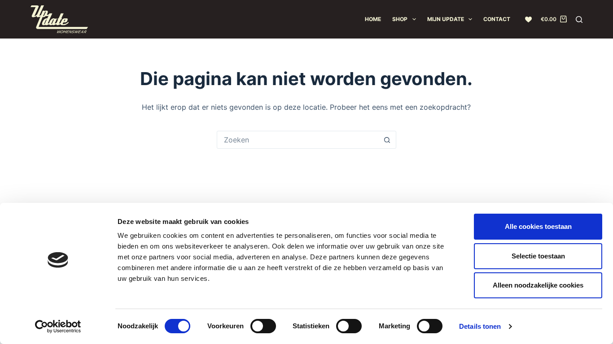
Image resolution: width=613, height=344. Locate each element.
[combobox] (298, 140)
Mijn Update (445, 19)
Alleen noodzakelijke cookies (538, 285)
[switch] (263, 326)
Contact (496, 19)
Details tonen (480, 326)
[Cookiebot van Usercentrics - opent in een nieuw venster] (58, 326)
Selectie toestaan (538, 256)
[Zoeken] (579, 19)
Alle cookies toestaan (538, 226)
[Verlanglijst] (528, 19)
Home (373, 19)
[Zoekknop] (387, 139)
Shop (399, 19)
